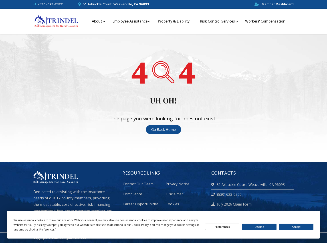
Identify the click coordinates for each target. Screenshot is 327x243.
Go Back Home (163, 129)
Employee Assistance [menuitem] (129, 21)
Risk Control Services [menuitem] (217, 21)
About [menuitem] (97, 21)
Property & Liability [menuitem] (174, 21)
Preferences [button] (46, 229)
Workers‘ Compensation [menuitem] (265, 21)
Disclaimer (174, 194)
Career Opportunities (141, 204)
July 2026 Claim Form (234, 204)
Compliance (132, 194)
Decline (259, 227)
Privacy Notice (177, 183)
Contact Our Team (138, 183)
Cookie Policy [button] (140, 225)
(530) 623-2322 (50, 4)
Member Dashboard (277, 4)
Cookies (172, 204)
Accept (296, 227)
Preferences (222, 227)
